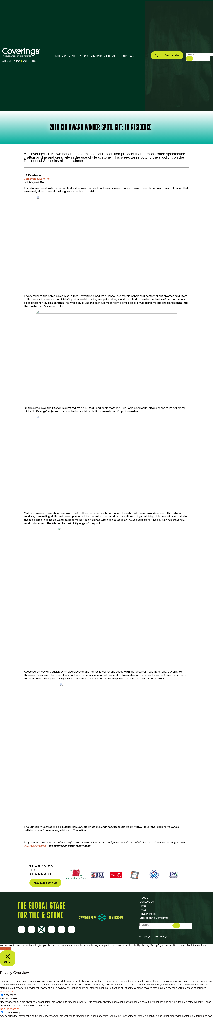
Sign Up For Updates (167, 55)
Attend (83, 55)
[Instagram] (31, 929)
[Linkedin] (71, 929)
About (144, 897)
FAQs (143, 909)
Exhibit (72, 55)
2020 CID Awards (35, 845)
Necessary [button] (6, 991)
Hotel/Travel (126, 55)
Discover (60, 55)
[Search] (189, 58)
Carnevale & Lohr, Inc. (37, 178)
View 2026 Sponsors (45, 882)
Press (143, 905)
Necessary (10, 995)
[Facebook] (21, 929)
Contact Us (147, 901)
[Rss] (61, 929)
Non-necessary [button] (9, 1009)
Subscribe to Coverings (154, 917)
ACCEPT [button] (5, 948)
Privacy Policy (148, 913)
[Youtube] (51, 929)
